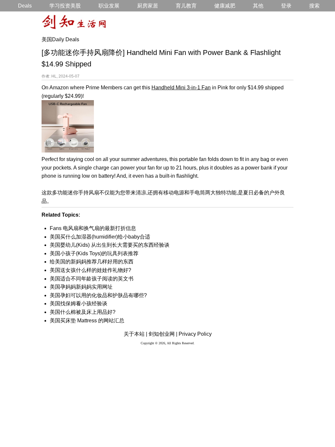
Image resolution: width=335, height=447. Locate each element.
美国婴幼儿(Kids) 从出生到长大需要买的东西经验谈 (109, 245)
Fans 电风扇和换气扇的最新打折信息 (93, 228)
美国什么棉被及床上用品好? (82, 312)
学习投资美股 (65, 6)
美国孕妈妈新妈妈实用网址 (81, 287)
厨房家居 (147, 6)
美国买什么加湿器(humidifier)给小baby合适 (100, 237)
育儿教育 (186, 6)
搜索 (314, 6)
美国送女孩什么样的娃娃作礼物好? (90, 270)
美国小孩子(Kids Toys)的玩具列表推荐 (94, 253)
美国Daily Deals (60, 39)
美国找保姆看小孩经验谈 (78, 303)
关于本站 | (135, 334)
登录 (286, 6)
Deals (25, 6)
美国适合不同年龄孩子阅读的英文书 (91, 278)
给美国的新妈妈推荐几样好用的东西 (91, 261)
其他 (258, 6)
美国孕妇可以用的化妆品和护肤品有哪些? (98, 295)
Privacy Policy (195, 334)
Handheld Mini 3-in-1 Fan (181, 87)
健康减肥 (224, 6)
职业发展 (108, 6)
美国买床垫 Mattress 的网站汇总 (87, 320)
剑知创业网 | (163, 334)
